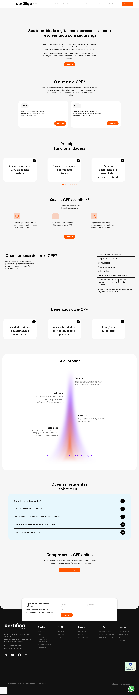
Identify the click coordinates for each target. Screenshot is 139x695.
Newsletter (42, 647)
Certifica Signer (124, 631)
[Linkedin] (6, 655)
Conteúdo (113, 4)
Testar (60, 637)
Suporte (102, 4)
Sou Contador (54, 4)
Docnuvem (122, 640)
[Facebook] (19, 655)
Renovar (61, 631)
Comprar (61, 634)
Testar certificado (105, 631)
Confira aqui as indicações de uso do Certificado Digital (69, 456)
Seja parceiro (83, 631)
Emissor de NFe (124, 634)
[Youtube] (13, 655)
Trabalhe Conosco (44, 644)
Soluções (76, 4)
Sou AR (66, 4)
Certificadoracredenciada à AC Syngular (43, 639)
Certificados (37, 4)
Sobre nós (88, 4)
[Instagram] (26, 655)
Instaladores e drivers (106, 634)
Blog (39, 634)
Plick (120, 637)
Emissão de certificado (106, 637)
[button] (63, 184)
